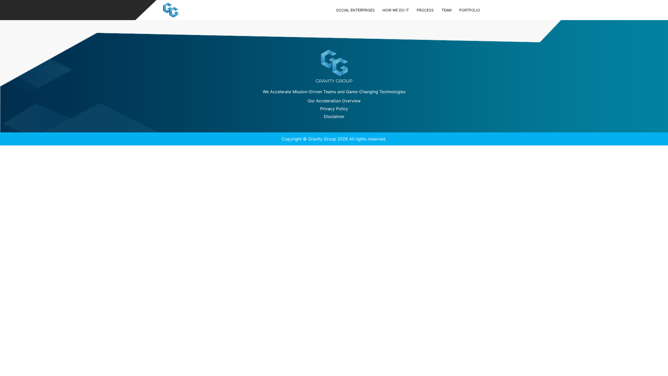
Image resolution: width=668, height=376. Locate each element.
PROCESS (425, 10)
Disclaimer (334, 116)
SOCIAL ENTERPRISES (355, 10)
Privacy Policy (334, 108)
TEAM (446, 10)
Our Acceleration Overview (334, 100)
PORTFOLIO (469, 10)
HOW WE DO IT (396, 10)
